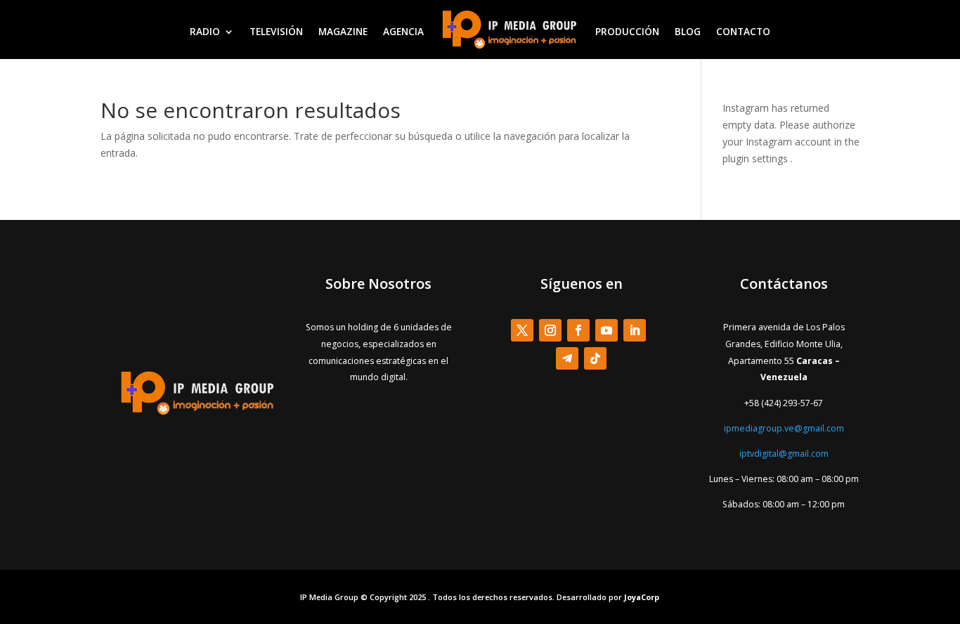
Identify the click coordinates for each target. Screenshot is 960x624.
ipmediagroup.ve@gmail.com (784, 428)
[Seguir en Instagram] (550, 330)
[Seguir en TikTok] (595, 358)
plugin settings (756, 158)
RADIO (205, 31)
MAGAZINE (343, 31)
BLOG (688, 31)
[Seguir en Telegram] (567, 358)
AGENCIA (403, 31)
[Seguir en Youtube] (606, 330)
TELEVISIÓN (276, 31)
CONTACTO (743, 31)
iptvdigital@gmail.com (784, 454)
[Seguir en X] (522, 330)
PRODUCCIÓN (627, 31)
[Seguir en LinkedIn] (634, 330)
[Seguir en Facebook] (578, 330)
